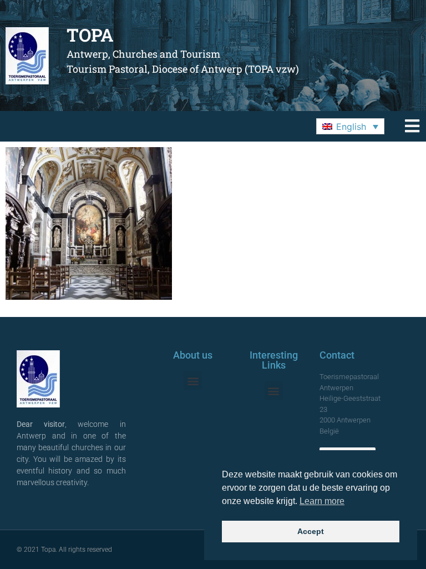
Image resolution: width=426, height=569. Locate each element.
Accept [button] (310, 531)
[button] (350, 126)
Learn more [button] (322, 501)
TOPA (90, 35)
